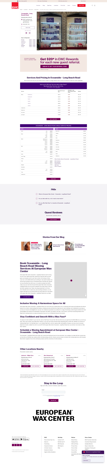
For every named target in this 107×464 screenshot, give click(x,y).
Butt (22, 146)
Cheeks (57, 133)
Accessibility (74, 452)
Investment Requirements (90, 441)
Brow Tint (57, 131)
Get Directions (27, 296)
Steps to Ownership (89, 446)
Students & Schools (48, 450)
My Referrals (61, 441)
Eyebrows (23, 110)
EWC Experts (61, 446)
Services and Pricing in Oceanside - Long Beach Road (53, 78)
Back (22, 133)
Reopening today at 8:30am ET (72, 357)
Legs (22, 160)
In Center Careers (48, 448)
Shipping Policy (74, 441)
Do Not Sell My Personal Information (18, 451)
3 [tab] (85, 31)
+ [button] (85, 294)
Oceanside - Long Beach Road (26, 14)
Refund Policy (74, 439)
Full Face (57, 142)
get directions (26, 22)
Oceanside (36, 9)
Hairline (57, 144)
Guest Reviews (53, 213)
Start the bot (85, 460)
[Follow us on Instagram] (29, 33)
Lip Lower (23, 112)
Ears (56, 137)
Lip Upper (23, 114)
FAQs (59, 448)
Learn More (58, 87)
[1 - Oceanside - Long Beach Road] (71, 280)
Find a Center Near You (49, 439)
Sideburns (57, 155)
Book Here (28, 27)
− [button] (85, 295)
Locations (26, 9)
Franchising (46, 443)
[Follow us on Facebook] (26, 33)
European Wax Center (18, 449)
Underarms (23, 107)
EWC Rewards (61, 443)
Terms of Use (74, 450)
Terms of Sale (74, 448)
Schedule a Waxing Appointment (36, 330)
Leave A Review (53, 219)
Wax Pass (57, 165)
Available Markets (89, 443)
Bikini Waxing (57, 161)
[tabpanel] (62, 31)
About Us (46, 441)
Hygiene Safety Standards (50, 452)
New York (31, 9)
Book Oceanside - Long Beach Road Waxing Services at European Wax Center (36, 267)
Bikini (22, 94)
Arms (22, 131)
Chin (56, 135)
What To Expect (58, 166)
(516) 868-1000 (71, 364)
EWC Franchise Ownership (90, 439)
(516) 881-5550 (26, 364)
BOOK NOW (81, 5)
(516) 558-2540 (48, 364)
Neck (57, 151)
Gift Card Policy (74, 443)
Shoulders (23, 167)
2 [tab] (85, 30)
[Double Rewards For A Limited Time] (53, 71)
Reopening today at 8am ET (26, 17)
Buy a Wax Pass (28, 30)
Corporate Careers (48, 446)
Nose (57, 153)
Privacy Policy (74, 446)
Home (21, 9)
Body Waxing (57, 162)
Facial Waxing (58, 163)
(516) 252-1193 (26, 24)
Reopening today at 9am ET (26, 357)
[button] (92, 5)
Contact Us (60, 439)
